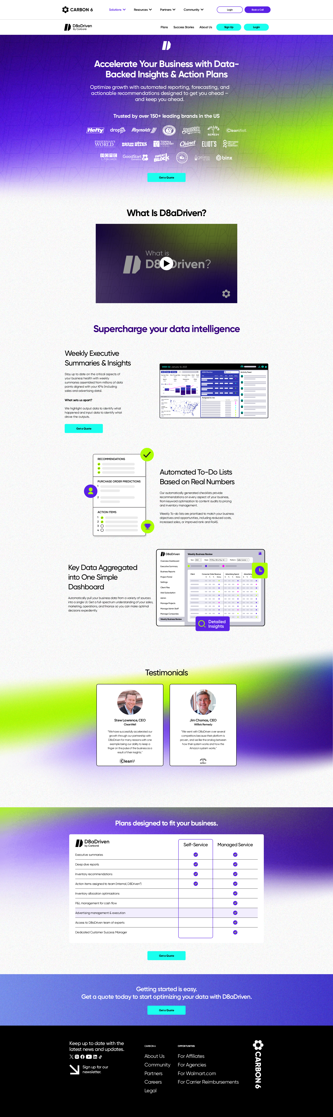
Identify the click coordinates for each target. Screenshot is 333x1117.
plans (164, 27)
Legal (150, 1090)
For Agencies (192, 1065)
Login (256, 27)
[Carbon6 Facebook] (82, 1057)
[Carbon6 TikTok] (100, 1057)
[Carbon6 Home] (258, 1064)
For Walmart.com (197, 1073)
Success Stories (183, 27)
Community (157, 1065)
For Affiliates (191, 1056)
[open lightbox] (166, 263)
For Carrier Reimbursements (209, 1082)
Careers (153, 1082)
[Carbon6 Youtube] (89, 1057)
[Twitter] (72, 1057)
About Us (205, 27)
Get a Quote (166, 177)
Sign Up (228, 27)
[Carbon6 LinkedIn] (95, 1057)
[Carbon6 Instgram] (77, 1057)
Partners (153, 1073)
